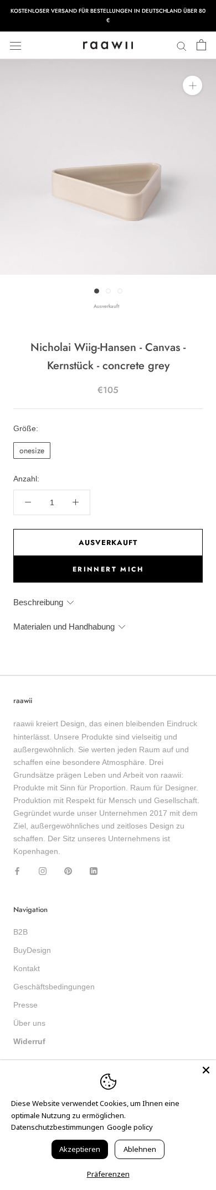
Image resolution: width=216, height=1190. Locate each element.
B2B (20, 931)
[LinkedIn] (93, 870)
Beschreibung (38, 602)
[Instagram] (43, 870)
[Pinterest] (68, 870)
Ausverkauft (108, 542)
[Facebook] (17, 870)
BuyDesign (32, 950)
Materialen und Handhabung (64, 626)
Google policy (130, 1127)
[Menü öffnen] (15, 45)
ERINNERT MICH (108, 569)
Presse (25, 1004)
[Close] (206, 1070)
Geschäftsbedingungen (54, 986)
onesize (31, 450)
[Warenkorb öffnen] (201, 45)
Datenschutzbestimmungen (57, 1127)
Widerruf (29, 1041)
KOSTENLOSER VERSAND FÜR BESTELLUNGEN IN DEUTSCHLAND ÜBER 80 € (108, 15)
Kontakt (26, 968)
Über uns (29, 1023)
